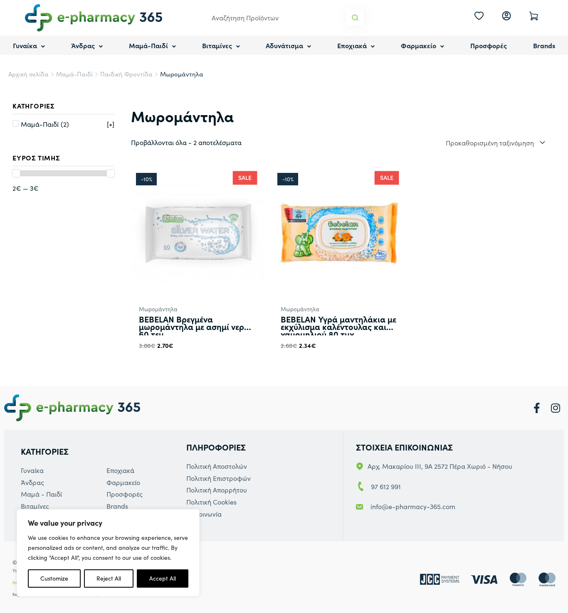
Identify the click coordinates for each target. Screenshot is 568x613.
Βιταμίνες (217, 45)
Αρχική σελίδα (28, 74)
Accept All (162, 578)
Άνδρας (83, 45)
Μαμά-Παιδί (148, 45)
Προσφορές (488, 45)
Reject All (108, 578)
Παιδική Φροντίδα (126, 74)
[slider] (16, 173)
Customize (54, 578)
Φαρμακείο (418, 45)
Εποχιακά (352, 45)
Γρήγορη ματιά (197, 292)
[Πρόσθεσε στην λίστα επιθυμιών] (253, 363)
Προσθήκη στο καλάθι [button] (177, 362)
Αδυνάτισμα (284, 45)
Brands (544, 45)
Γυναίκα (25, 45)
